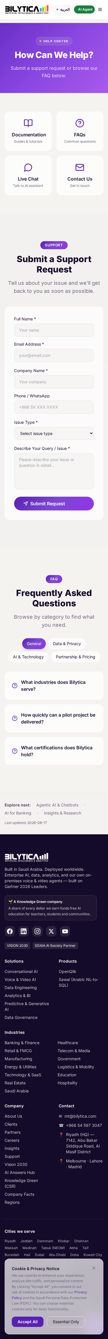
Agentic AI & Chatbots (57, 804)
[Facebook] (10, 931)
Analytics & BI (18, 995)
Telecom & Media (74, 1050)
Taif (85, 1248)
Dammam (45, 1241)
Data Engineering (21, 987)
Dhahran (81, 1241)
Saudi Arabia (17, 1090)
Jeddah (26, 1241)
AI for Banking (18, 812)
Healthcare (68, 1042)
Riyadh (10, 1241)
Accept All (28, 1321)
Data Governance (21, 1017)
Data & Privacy (67, 643)
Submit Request (47, 503)
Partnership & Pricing (75, 656)
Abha (73, 1248)
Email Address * (29, 344)
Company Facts (19, 1194)
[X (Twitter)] (51, 931)
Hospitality (67, 1082)
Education (67, 1074)
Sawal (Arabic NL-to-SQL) (78, 982)
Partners (12, 1132)
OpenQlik (67, 971)
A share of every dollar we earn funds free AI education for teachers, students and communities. (49, 907)
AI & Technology (28, 656)
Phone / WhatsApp (32, 395)
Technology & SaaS (23, 1074)
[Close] (94, 1268)
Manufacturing (18, 1058)
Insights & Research (62, 812)
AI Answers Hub (20, 1172)
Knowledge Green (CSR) (21, 1183)
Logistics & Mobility (76, 1066)
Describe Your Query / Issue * (42, 448)
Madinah (29, 1248)
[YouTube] (65, 931)
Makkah (11, 1248)
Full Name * (25, 318)
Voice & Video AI (20, 979)
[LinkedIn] (23, 931)
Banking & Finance (22, 1042)
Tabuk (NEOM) (53, 1248)
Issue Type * (26, 422)
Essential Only (66, 1321)
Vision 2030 (16, 1164)
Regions (12, 1202)
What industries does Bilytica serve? (53, 685)
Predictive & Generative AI (27, 1006)
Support (12, 1156)
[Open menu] (100, 9)
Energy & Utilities (20, 1066)
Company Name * (31, 370)
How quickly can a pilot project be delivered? (58, 718)
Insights (12, 1148)
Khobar (64, 1241)
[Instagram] (37, 931)
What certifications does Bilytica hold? (56, 751)
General (34, 643)
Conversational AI (21, 971)
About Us (13, 1116)
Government (69, 1058)
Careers (12, 1140)
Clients (11, 1124)
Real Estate (15, 1082)
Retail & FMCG (18, 1050)
